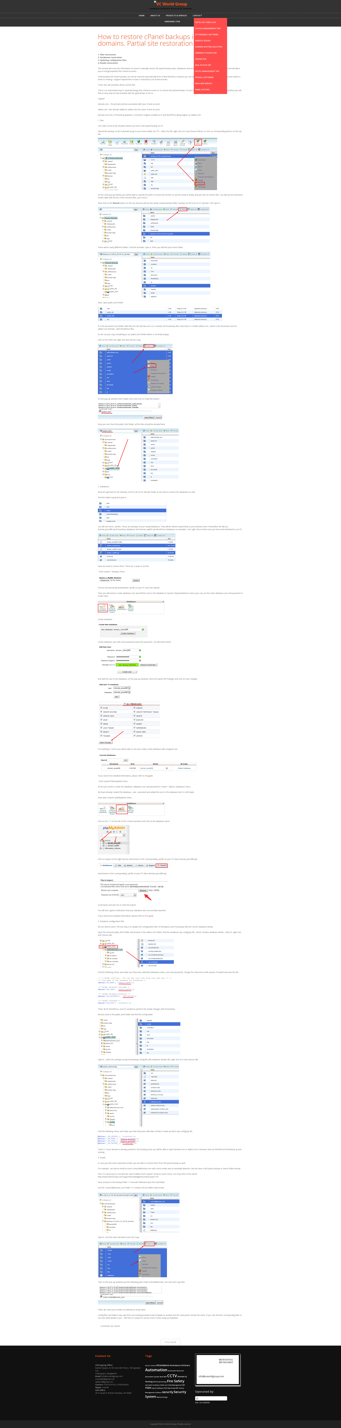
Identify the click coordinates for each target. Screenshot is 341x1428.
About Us (155, 15)
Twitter (315, 3)
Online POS (200, 59)
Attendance (162, 1365)
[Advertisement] (116, 1401)
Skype (331, 3)
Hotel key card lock (205, 22)
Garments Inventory (206, 53)
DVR (154, 1382)
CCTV (172, 1375)
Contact (197, 15)
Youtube (320, 3)
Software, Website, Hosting (179, 27)
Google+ (326, 3)
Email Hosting (202, 89)
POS (165, 1388)
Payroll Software (204, 77)
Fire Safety (175, 1381)
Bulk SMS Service (203, 83)
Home (142, 15)
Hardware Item (172, 21)
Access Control (150, 1365)
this (146, 775)
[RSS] (337, 3)
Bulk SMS (163, 1377)
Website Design (202, 40)
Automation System (152, 1377)
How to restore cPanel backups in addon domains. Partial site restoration (158, 40)
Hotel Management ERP (207, 71)
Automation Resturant (176, 1371)
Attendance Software (206, 34)
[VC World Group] (170, 4)
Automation (156, 1369)
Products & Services (176, 15)
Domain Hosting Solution (208, 46)
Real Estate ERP (203, 65)
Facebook (310, 3)
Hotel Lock (164, 1385)
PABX (148, 1387)
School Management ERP (208, 28)
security (167, 1392)
